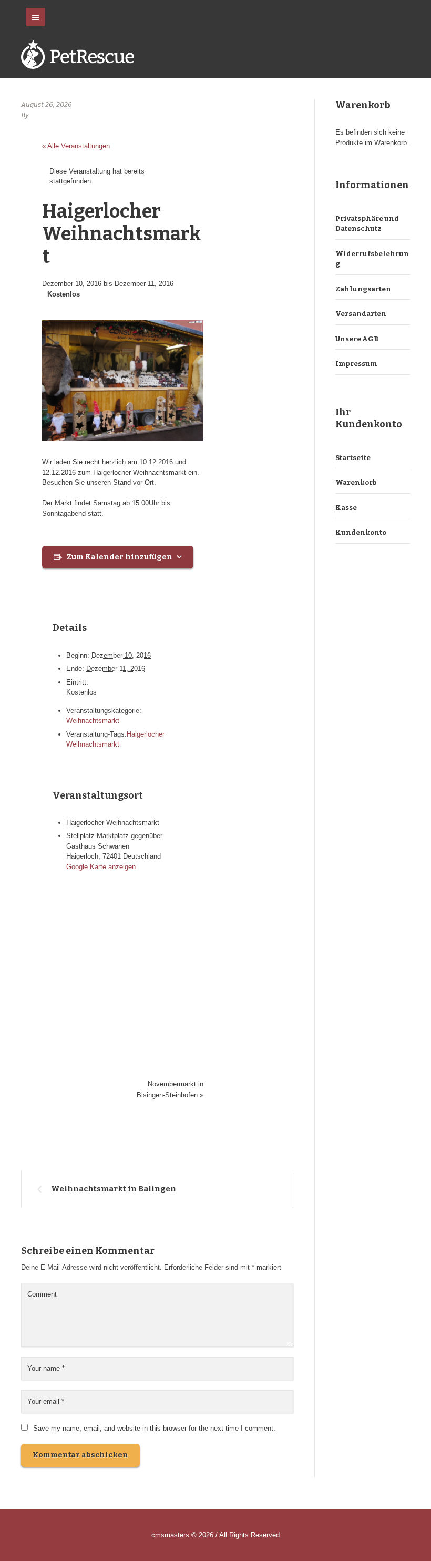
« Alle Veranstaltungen (76, 146)
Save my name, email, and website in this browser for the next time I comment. (154, 1428)
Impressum (356, 364)
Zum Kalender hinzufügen (119, 557)
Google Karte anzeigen (101, 867)
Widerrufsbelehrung (372, 259)
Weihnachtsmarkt (92, 721)
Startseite (353, 458)
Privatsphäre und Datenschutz (367, 224)
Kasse (346, 508)
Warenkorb (356, 482)
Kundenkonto (360, 532)
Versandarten (360, 314)
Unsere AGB (356, 339)
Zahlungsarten (363, 289)
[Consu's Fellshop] (77, 56)
